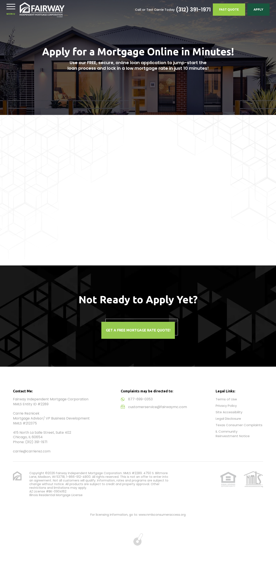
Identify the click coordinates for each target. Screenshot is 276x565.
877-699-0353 (140, 399)
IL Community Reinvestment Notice (233, 433)
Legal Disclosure (228, 418)
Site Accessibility (229, 412)
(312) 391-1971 (193, 9)
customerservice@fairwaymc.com (157, 406)
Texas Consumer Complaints (239, 425)
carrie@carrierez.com (31, 451)
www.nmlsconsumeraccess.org (162, 514)
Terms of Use (226, 399)
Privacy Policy (226, 405)
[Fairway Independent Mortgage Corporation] (42, 9)
